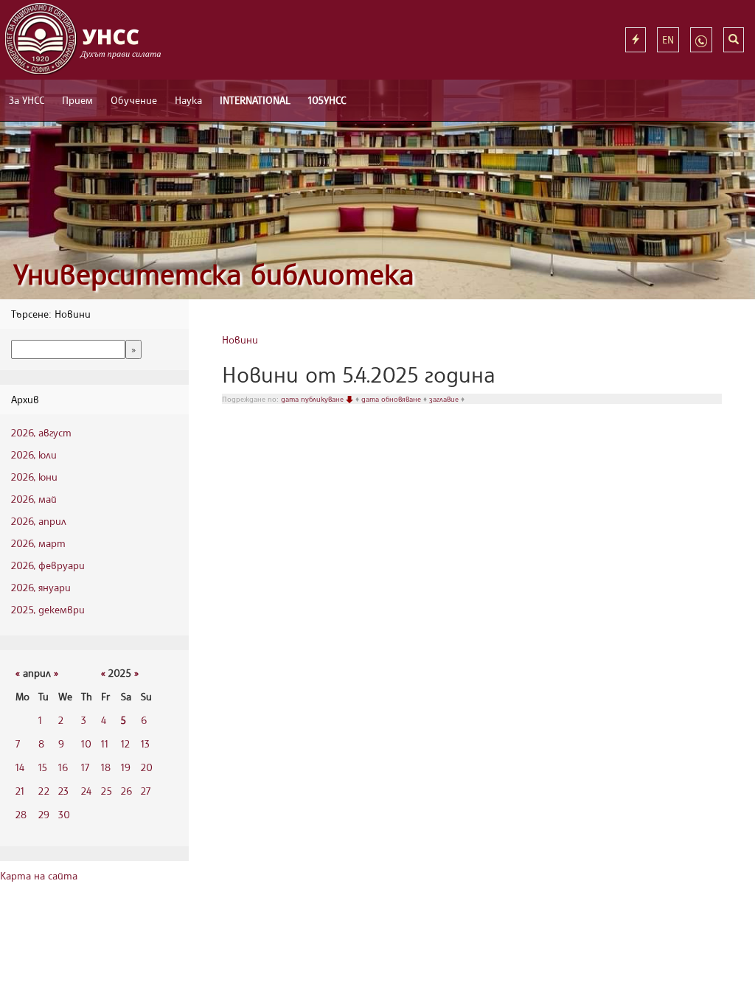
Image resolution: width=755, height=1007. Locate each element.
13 (145, 743)
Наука (188, 100)
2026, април (38, 521)
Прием (77, 100)
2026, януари (41, 587)
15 (42, 767)
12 (125, 743)
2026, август (41, 432)
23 (63, 790)
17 (85, 767)
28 (21, 814)
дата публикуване (313, 398)
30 (64, 814)
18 (106, 767)
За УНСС (26, 100)
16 (63, 767)
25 (106, 790)
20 (147, 767)
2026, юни (34, 476)
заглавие (445, 398)
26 (126, 790)
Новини (240, 339)
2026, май (34, 498)
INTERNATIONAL (255, 100)
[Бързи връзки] (635, 39)
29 (43, 814)
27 (145, 790)
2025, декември (48, 609)
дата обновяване (392, 398)
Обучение (134, 100)
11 (104, 743)
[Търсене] (733, 39)
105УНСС (327, 100)
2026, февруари (48, 565)
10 (86, 743)
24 (86, 790)
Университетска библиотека (213, 274)
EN (668, 39)
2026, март (38, 543)
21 (19, 790)
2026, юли (34, 454)
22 (43, 790)
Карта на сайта (38, 875)
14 (19, 767)
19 (126, 767)
